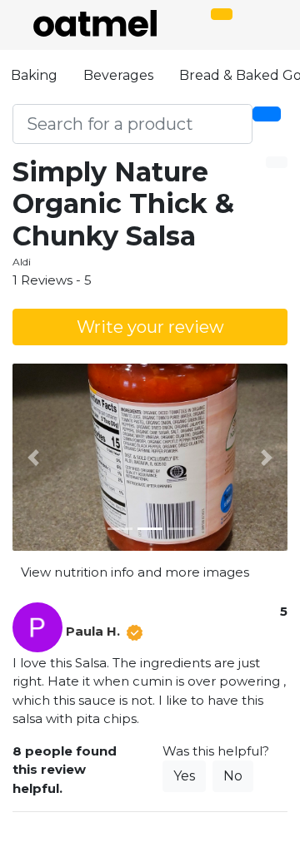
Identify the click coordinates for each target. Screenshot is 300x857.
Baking (34, 75)
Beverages (118, 75)
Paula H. (93, 631)
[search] (266, 114)
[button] (33, 458)
